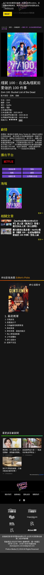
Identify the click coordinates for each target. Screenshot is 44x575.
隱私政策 (26, 494)
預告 (32, 169)
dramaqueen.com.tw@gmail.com (22, 546)
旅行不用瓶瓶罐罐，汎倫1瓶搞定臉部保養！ (12, 469)
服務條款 (17, 494)
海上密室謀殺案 (13, 334)
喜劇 (17, 96)
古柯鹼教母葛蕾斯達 (15, 325)
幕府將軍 (13, 316)
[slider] (13, 119)
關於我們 (8, 494)
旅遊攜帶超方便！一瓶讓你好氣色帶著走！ (31, 451)
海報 (12, 173)
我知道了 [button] (7, 14)
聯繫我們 (36, 494)
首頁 (10, 27)
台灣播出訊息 (32, 176)
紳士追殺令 (11, 340)
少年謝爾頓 (11, 337)
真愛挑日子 (11, 322)
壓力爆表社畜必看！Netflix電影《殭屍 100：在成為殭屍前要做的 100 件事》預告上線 (27, 232)
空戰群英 (10, 320)
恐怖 (12, 96)
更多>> (40, 213)
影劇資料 (17, 27)
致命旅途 (10, 328)
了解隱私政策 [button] (8, 8)
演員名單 (11, 169)
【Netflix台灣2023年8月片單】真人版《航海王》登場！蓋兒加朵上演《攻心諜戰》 (26, 223)
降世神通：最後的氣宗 (16, 331)
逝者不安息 (11, 343)
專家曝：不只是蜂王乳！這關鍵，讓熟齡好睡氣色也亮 (12, 451)
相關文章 (11, 176)
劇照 (32, 173)
